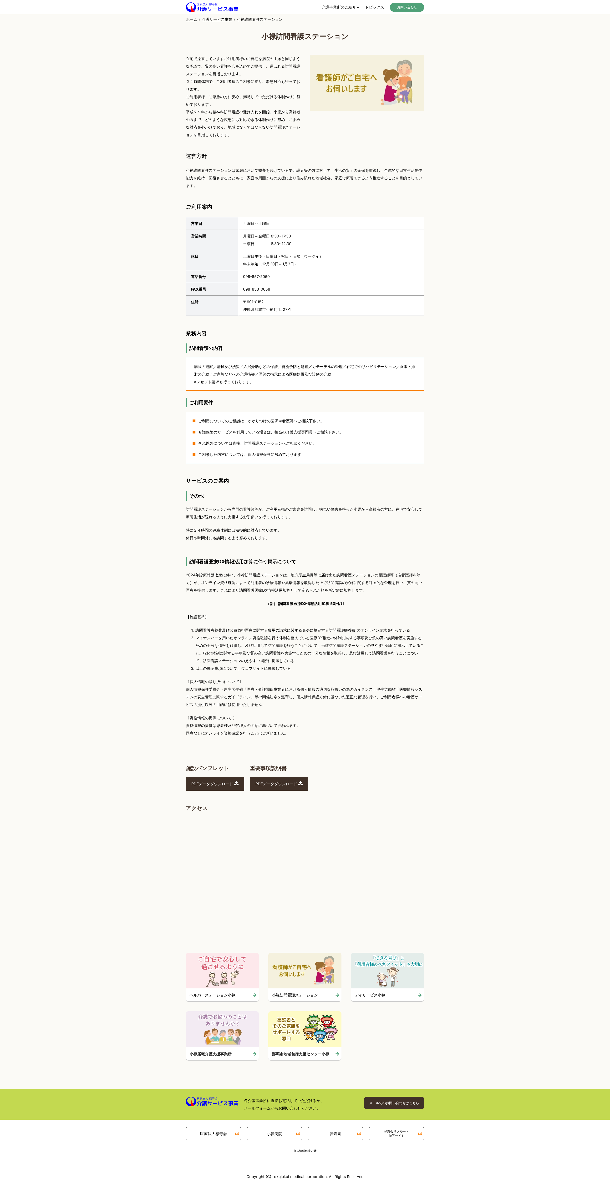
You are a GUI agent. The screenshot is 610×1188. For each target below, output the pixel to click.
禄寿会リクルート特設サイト (396, 1134)
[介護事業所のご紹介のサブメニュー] (358, 7)
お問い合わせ (407, 7)
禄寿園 (335, 1133)
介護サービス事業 (217, 19)
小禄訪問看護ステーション (295, 995)
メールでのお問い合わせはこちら (394, 1103)
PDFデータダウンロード (212, 783)
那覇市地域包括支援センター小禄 (300, 1054)
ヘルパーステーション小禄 (212, 995)
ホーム (191, 19)
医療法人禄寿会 (213, 1133)
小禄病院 (274, 1133)
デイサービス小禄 (370, 995)
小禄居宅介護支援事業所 (211, 1054)
